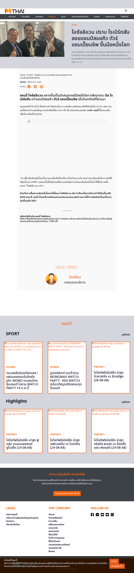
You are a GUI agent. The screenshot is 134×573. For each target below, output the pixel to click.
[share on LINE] (41, 86)
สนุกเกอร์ (60, 267)
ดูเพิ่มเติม (126, 334)
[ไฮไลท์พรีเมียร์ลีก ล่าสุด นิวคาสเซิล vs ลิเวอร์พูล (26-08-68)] (111, 352)
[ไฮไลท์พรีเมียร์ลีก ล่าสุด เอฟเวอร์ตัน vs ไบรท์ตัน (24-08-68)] (67, 420)
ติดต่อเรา (10, 521)
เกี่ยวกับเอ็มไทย (13, 524)
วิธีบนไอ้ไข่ (53, 534)
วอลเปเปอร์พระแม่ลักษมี (59, 544)
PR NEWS (10, 367)
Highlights (99, 366)
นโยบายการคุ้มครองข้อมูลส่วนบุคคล (22, 517)
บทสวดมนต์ (110, 16)
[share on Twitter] (35, 86)
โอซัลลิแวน (72, 267)
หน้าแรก (12, 16)
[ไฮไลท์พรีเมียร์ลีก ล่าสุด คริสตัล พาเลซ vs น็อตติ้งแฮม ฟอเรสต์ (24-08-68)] (111, 420)
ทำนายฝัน (25, 16)
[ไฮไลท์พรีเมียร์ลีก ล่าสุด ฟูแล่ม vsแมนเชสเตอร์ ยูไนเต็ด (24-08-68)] (23, 420)
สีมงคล (51, 551)
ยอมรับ (114, 561)
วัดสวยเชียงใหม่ (55, 517)
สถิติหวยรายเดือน (56, 524)
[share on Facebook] (29, 86)
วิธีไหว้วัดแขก (54, 541)
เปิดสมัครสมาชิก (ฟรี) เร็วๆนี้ (67, 493)
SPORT (74, 25)
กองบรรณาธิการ (74, 282)
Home (22, 75)
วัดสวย (96, 16)
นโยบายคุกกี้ (11, 514)
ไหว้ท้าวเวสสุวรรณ (56, 537)
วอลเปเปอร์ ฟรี (54, 548)
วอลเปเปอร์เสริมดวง (79, 16)
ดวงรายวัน (53, 528)
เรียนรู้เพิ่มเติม (117, 566)
